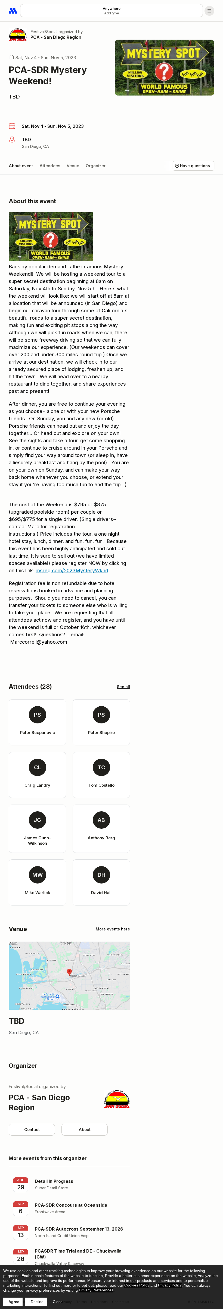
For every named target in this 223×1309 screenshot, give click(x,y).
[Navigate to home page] (13, 10)
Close (58, 1302)
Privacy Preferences (96, 1290)
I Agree (13, 1302)
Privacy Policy (170, 1285)
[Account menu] (209, 11)
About (85, 1129)
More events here (113, 929)
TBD (14, 96)
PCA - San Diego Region (55, 37)
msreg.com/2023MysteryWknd (72, 570)
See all (123, 686)
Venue (73, 165)
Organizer (96, 165)
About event (21, 165)
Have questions (195, 165)
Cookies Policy (136, 1285)
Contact (32, 1129)
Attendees (49, 165)
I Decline (36, 1302)
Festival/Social (43, 31)
